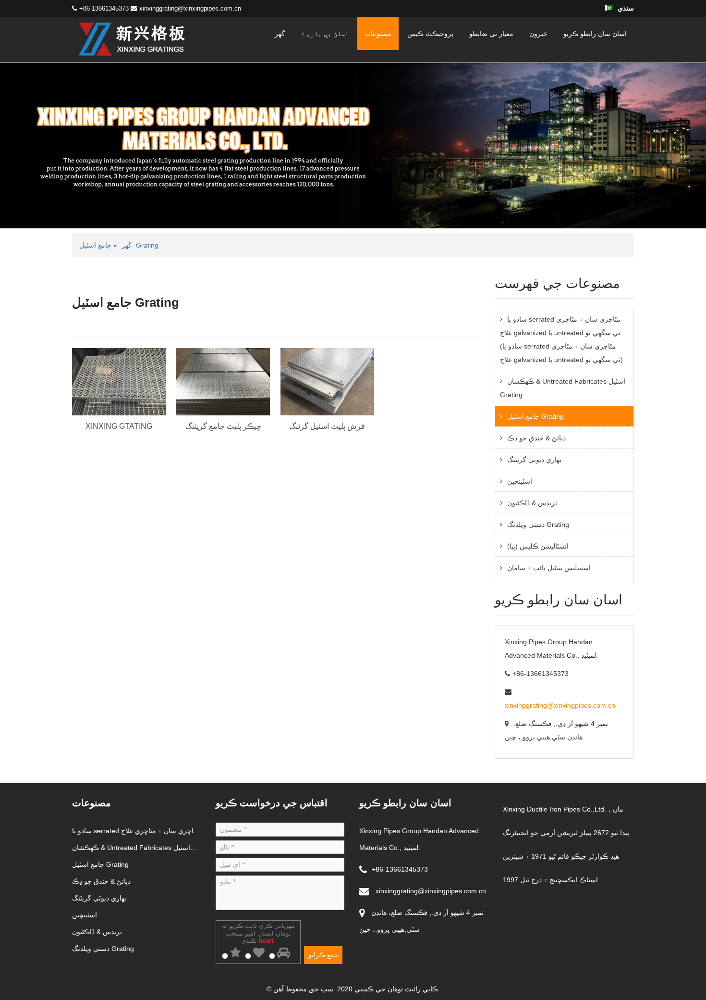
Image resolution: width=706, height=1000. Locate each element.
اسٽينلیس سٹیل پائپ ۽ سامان (549, 568)
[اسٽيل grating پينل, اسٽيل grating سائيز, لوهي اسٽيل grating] (132, 39)
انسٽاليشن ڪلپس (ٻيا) (538, 546)
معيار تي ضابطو (491, 34)
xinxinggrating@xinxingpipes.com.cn (190, 8)
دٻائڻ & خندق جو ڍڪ (536, 438)
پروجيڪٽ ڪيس (430, 34)
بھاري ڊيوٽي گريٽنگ (534, 459)
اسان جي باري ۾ (325, 34)
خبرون (538, 34)
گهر (280, 34)
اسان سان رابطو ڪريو (595, 34)
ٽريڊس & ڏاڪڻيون (532, 503)
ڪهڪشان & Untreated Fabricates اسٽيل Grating (562, 388)
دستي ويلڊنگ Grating (538, 524)
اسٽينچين (519, 481)
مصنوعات (378, 34)
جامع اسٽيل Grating (535, 416)
